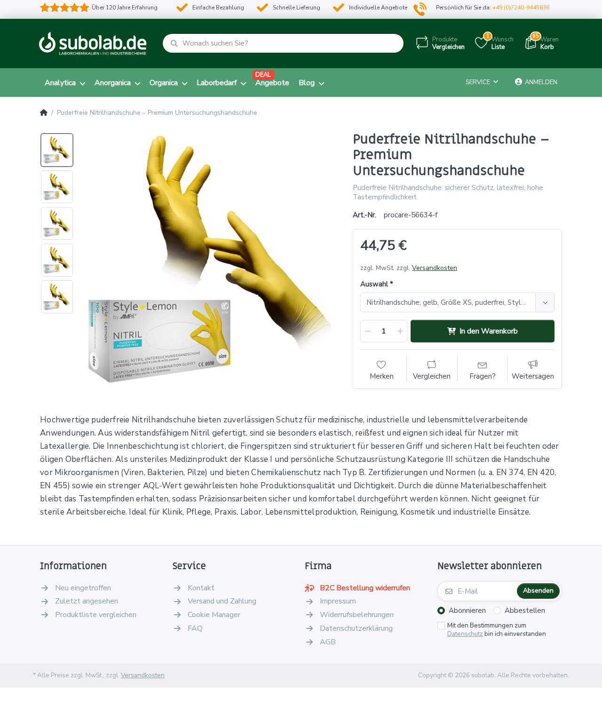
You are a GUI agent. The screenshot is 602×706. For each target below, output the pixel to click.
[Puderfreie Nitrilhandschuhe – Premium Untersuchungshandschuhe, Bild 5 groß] (57, 296)
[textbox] (449, 302)
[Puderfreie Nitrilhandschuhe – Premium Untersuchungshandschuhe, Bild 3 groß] (57, 223)
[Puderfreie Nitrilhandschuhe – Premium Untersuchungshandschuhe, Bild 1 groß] (57, 150)
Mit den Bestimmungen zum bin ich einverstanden (496, 630)
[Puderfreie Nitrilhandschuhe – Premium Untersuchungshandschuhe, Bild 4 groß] (57, 260)
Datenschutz (465, 633)
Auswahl (374, 284)
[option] (210, 260)
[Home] (44, 113)
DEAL (263, 75)
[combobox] (457, 302)
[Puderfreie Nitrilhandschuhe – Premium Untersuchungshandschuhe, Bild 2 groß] (57, 186)
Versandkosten (434, 267)
